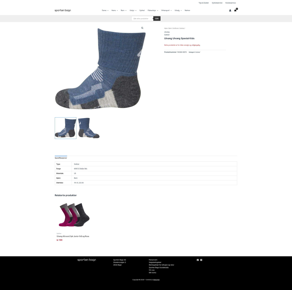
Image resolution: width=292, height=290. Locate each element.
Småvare (176, 28)
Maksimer (156, 280)
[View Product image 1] (65, 128)
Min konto (152, 273)
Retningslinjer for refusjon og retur (161, 265)
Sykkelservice (217, 3)
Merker (187, 10)
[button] (107, 10)
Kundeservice (231, 3)
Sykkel (142, 10)
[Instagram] (201, 260)
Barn (122, 10)
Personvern (153, 260)
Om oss (151, 270)
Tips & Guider (204, 3)
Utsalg (177, 10)
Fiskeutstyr (152, 10)
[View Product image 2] (89, 128)
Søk (157, 18)
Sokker (182, 28)
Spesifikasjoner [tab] (61, 158)
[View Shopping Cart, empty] (235, 10)
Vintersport (165, 10)
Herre (114, 10)
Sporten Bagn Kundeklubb (159, 267)
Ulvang (166, 32)
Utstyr (132, 10)
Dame (104, 10)
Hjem (166, 28)
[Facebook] (198, 260)
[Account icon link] (230, 10)
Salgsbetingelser (155, 262)
